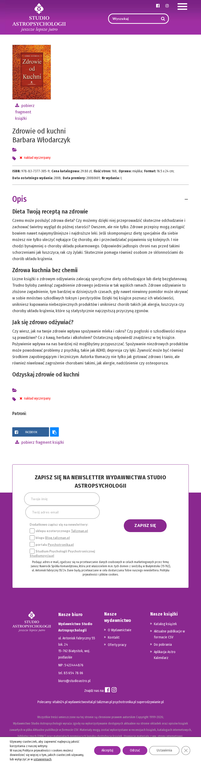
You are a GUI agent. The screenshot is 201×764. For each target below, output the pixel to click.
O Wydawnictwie (119, 630)
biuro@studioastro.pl (74, 681)
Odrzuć (135, 750)
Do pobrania (163, 645)
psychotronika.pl (124, 702)
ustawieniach (42, 759)
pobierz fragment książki (25, 112)
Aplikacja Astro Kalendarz (165, 655)
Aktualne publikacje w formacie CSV (169, 634)
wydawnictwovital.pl (82, 702)
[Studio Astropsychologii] (39, 17)
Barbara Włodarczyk (41, 139)
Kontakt (113, 637)
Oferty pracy (117, 645)
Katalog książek (165, 624)
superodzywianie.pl (150, 702)
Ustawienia (164, 750)
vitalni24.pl (59, 702)
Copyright (142, 717)
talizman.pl (104, 702)
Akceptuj (107, 750)
